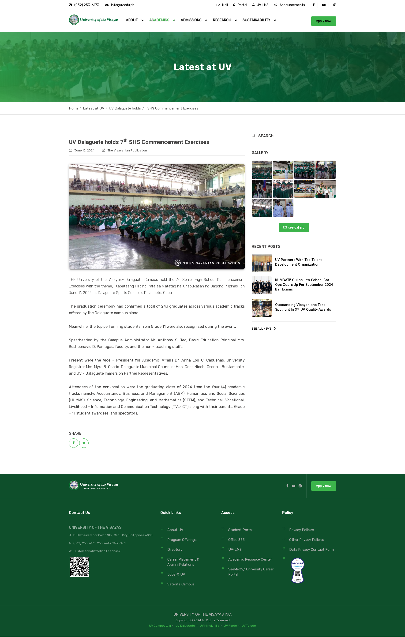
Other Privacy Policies (306, 540)
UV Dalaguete (185, 625)
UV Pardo (230, 625)
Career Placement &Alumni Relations (183, 562)
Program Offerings (182, 540)
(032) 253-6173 (86, 5)
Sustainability (258, 20)
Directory (174, 549)
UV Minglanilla (209, 625)
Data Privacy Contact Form (311, 549)
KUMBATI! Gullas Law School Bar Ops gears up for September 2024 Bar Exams (304, 284)
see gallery (295, 228)
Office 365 (236, 540)
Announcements (291, 5)
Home (74, 108)
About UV (175, 530)
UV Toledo (249, 625)
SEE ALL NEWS (261, 328)
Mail (224, 5)
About (133, 20)
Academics (160, 20)
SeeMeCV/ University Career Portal (251, 572)
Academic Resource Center (250, 559)
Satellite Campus (181, 584)
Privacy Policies (301, 530)
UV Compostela (160, 625)
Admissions (192, 20)
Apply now (323, 21)
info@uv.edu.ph (122, 5)
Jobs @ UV (176, 574)
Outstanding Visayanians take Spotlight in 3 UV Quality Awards (303, 307)
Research (223, 20)
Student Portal (240, 530)
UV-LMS (262, 5)
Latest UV (93, 108)
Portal (241, 5)
